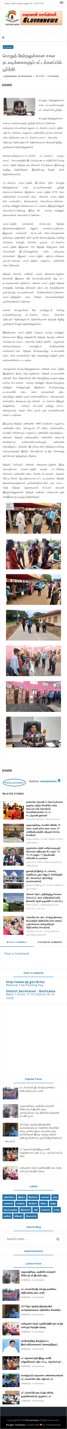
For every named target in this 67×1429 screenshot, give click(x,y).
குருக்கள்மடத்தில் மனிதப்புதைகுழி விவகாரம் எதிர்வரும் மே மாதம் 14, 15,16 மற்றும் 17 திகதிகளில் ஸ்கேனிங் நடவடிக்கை (43, 853)
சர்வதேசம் (32, 1203)
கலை (55, 1197)
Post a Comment (16, 953)
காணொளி (8, 1203)
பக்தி (36, 1209)
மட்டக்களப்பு (8, 47)
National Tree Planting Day (24, 985)
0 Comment (53, 76)
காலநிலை (20, 1203)
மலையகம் (45, 1209)
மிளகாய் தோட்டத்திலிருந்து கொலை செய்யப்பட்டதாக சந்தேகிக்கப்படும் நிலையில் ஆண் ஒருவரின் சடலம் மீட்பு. (44, 897)
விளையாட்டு (31, 1216)
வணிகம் (7, 1216)
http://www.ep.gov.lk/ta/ (25, 982)
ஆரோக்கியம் (9, 1197)
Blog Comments (18, 942)
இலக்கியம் (33, 1197)
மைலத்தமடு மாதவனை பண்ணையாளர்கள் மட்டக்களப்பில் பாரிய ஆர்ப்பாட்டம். (42, 1377)
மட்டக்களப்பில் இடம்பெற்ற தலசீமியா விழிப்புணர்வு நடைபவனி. (37, 1089)
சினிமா (44, 1203)
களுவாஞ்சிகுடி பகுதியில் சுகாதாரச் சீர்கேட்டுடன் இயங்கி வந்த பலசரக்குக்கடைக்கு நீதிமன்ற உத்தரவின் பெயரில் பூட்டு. (39, 1111)
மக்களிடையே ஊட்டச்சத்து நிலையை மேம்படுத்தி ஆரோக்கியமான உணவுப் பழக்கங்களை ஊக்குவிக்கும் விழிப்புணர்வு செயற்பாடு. (44, 922)
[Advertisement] (33, 1039)
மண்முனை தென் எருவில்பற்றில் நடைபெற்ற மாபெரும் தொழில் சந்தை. (41, 1169)
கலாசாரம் (45, 1197)
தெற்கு (53, 1203)
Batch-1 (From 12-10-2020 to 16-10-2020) (30, 996)
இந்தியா (21, 1197)
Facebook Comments (51, 942)
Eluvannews (32, 1420)
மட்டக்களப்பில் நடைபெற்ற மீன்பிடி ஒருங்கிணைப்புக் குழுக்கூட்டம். (37, 1394)
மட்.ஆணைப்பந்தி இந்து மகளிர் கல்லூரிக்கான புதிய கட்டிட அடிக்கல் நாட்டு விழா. (41, 1152)
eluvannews (48, 781)
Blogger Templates (16, 1424)
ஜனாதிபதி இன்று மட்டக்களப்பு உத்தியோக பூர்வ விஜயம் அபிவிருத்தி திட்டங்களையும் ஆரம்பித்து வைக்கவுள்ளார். (44, 876)
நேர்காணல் (25, 1209)
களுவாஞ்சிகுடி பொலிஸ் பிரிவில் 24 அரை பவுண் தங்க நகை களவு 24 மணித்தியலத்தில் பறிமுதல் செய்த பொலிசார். (43, 830)
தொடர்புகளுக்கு (10, 1209)
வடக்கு (56, 1209)
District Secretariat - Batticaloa (30, 991)
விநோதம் (18, 1216)
